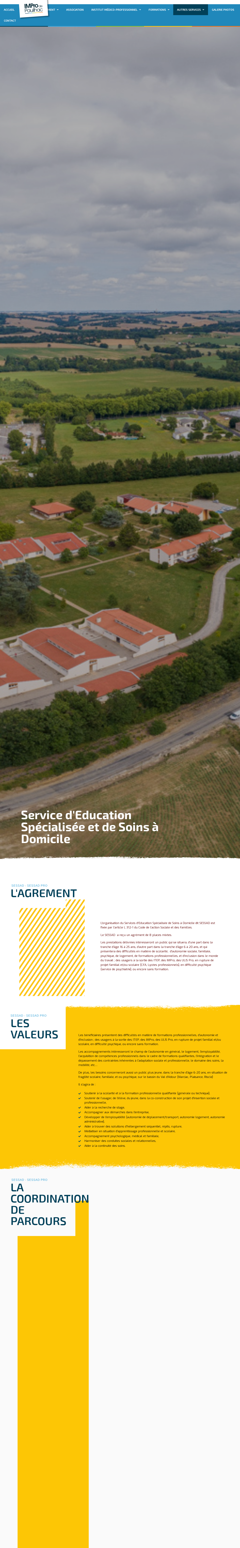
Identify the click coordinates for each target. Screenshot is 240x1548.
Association (75, 9)
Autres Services (189, 9)
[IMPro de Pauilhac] (33, 8)
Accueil (9, 9)
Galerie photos (223, 9)
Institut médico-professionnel (114, 9)
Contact (10, 20)
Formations (157, 9)
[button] (116, 9)
